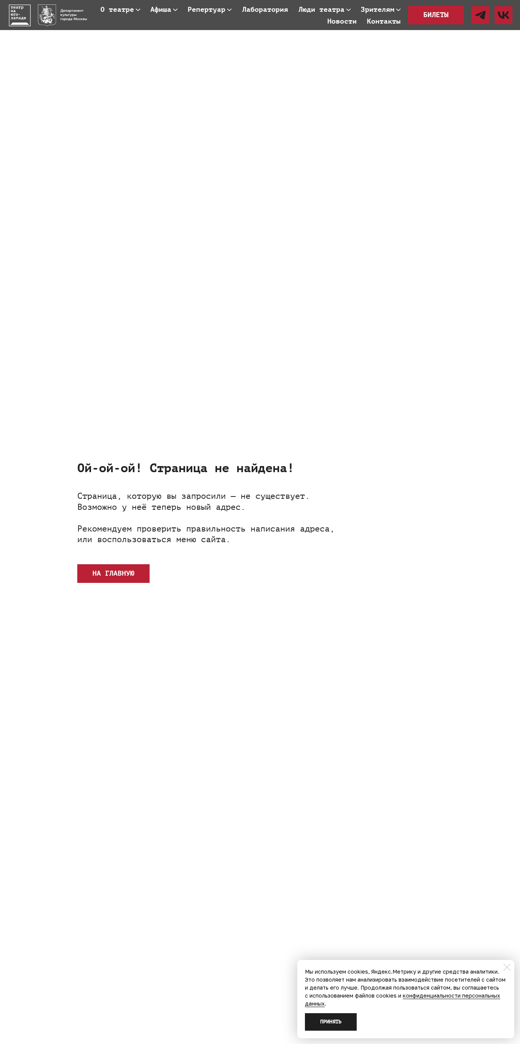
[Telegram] (480, 15)
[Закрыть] (507, 967)
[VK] (503, 15)
